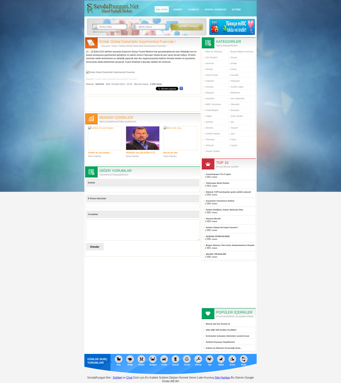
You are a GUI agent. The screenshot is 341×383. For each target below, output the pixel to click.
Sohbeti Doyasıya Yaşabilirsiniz (220, 342)
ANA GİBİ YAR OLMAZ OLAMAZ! (221, 330)
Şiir (232, 122)
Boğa (130, 364)
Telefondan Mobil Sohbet (217, 183)
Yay (210, 364)
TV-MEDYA (193, 9)
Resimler (235, 110)
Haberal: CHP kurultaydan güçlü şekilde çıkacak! (228, 192)
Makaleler (235, 92)
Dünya (234, 57)
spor (233, 133)
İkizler (142, 364)
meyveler (210, 98)
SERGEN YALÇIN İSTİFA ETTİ (140, 152)
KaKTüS (100, 84)
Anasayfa (105, 46)
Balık (243, 364)
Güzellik (235, 75)
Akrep (198, 364)
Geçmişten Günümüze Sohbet (220, 201)
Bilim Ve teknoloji (214, 51)
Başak (175, 364)
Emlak (114, 46)
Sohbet (117, 377)
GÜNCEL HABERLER (215, 9)
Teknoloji (210, 139)
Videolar (210, 145)
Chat (129, 377)
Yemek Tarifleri (213, 151)
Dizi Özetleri (211, 57)
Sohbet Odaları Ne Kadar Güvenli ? (222, 227)
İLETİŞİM (236, 9)
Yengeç (153, 364)
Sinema (209, 128)
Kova (232, 364)
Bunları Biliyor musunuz (242, 51)
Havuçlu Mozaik (213, 219)
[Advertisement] (142, 103)
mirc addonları (238, 98)
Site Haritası (222, 377)
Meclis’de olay (170, 152)
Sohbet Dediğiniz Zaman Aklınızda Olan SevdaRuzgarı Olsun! (224, 210)
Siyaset (234, 128)
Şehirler (209, 122)
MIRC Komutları (213, 104)
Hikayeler (235, 81)
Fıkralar (209, 69)
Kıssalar (209, 87)
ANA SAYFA (162, 9)
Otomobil (235, 104)
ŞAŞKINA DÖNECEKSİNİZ (218, 236)
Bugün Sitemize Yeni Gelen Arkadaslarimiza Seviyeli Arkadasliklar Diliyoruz (230, 245)
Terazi (187, 364)
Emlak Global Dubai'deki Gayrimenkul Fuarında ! (116, 79)
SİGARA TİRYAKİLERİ (216, 254)
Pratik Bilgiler (212, 110)
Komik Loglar (237, 87)
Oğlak (221, 364)
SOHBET (178, 9)
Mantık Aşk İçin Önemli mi (218, 324)
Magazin (210, 92)
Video (233, 139)
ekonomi (210, 63)
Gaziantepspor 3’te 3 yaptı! (218, 174)
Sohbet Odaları (213, 133)
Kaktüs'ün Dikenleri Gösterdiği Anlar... (224, 348)
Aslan (164, 364)
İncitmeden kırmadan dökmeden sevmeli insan (227, 336)
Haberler (210, 81)
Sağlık (209, 116)
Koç (119, 364)
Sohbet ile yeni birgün (99, 152)
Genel (234, 69)
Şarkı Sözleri (237, 116)
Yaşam (234, 145)
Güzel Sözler (212, 75)
